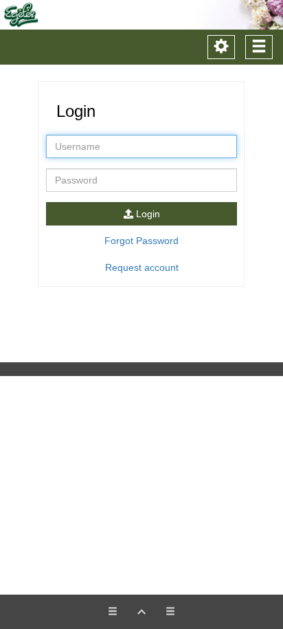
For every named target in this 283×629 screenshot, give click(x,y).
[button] (141, 612)
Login (146, 213)
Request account (142, 267)
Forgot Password (141, 240)
